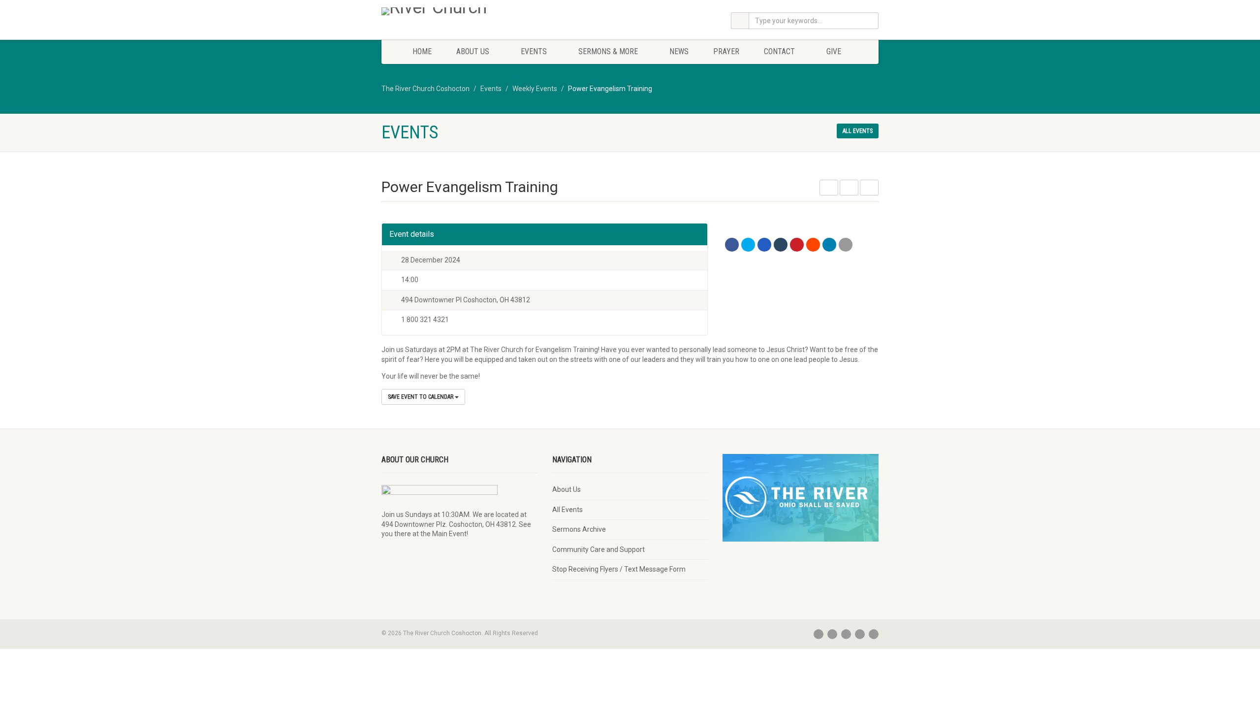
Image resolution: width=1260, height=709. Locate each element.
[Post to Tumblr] (781, 245)
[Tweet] (748, 245)
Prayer (726, 51)
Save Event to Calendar (421, 396)
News (679, 51)
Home (422, 51)
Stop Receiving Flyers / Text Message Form (619, 569)
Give (833, 51)
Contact (779, 51)
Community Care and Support (598, 549)
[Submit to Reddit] (813, 245)
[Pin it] (797, 245)
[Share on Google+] (764, 245)
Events (534, 51)
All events (858, 131)
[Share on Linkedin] (829, 245)
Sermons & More (608, 51)
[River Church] (459, 11)
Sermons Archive (579, 529)
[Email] (845, 245)
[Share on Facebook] (732, 245)
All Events (567, 510)
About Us (472, 51)
